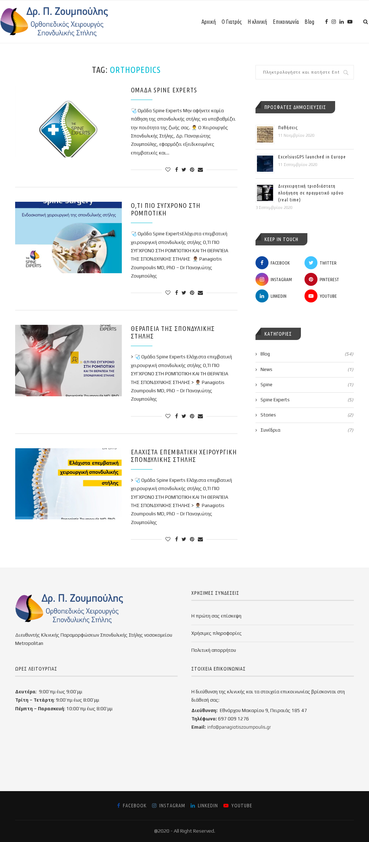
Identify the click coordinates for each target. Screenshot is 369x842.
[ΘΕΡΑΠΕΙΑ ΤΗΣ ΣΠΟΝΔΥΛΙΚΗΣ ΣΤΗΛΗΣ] (68, 360)
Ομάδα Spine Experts (164, 89)
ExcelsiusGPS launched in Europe (312, 156)
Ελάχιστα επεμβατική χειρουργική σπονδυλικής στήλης (184, 455)
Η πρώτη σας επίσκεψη (216, 616)
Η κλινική (257, 21)
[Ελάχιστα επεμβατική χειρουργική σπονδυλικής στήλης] (68, 484)
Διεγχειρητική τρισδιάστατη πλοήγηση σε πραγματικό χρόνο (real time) (311, 192)
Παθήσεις (288, 127)
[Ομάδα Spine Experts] (68, 122)
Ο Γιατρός (232, 21)
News (307, 369)
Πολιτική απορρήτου (213, 650)
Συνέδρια (307, 430)
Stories (307, 415)
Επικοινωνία (286, 21)
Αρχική (208, 21)
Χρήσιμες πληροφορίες (216, 633)
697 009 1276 (233, 718)
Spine (307, 384)
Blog (309, 21)
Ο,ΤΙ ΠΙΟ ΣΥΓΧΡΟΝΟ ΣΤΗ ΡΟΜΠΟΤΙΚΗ (165, 209)
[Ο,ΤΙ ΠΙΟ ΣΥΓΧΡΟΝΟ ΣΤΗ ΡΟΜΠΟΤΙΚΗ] (68, 237)
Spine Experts (307, 399)
